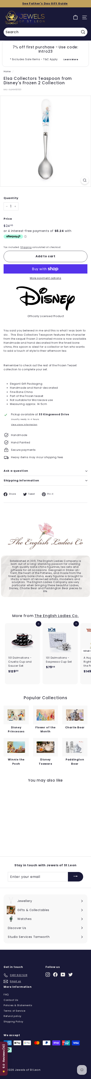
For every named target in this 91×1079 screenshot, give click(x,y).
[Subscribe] (75, 877)
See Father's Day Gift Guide (45, 3)
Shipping (26, 247)
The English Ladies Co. (56, 615)
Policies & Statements (18, 1005)
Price (8, 219)
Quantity (11, 198)
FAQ (6, 994)
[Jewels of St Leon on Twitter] (70, 974)
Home (7, 71)
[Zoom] (85, 180)
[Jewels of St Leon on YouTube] (63, 974)
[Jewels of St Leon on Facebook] (55, 974)
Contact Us (11, 1000)
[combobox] (45, 32)
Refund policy (12, 1016)
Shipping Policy (13, 1021)
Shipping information (21, 480)
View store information (24, 424)
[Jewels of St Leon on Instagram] (48, 974)
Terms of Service (14, 1010)
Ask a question (16, 471)
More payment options (45, 278)
